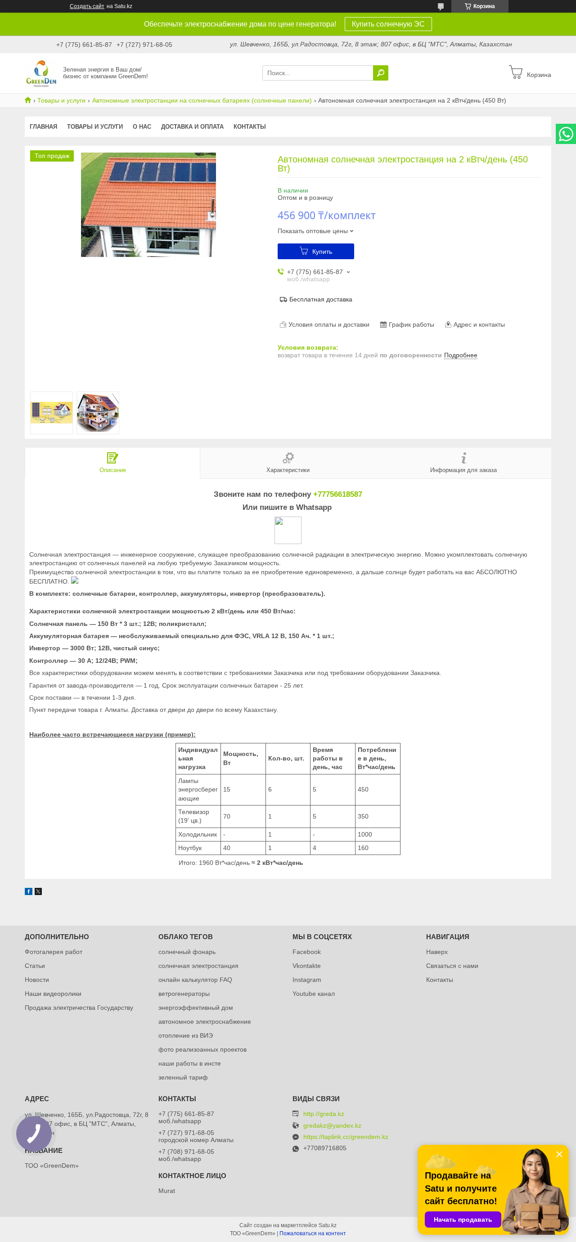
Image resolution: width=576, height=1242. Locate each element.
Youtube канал (313, 993)
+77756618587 (337, 494)
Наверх (437, 951)
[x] (38, 892)
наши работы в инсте (189, 1063)
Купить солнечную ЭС (388, 24)
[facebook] (28, 892)
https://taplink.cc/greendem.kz (345, 1136)
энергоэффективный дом (195, 1007)
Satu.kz (328, 1225)
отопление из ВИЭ (185, 1035)
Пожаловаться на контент (312, 1233)
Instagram (306, 979)
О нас (142, 126)
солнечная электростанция (198, 965)
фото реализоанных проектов (202, 1049)
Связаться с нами (452, 965)
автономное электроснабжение (204, 1021)
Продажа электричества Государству (79, 1007)
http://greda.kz (323, 1113)
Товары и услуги (61, 100)
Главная (43, 126)
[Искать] (380, 73)
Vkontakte (306, 965)
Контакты (250, 126)
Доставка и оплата (192, 126)
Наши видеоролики (53, 993)
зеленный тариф (183, 1077)
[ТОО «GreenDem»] (41, 72)
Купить (322, 251)
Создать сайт (87, 6)
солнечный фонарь (187, 951)
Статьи (35, 965)
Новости (37, 979)
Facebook (306, 951)
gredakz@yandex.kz (332, 1125)
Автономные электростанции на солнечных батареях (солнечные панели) (202, 100)
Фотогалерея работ (53, 951)
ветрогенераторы (184, 993)
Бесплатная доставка (320, 299)
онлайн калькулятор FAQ (195, 979)
